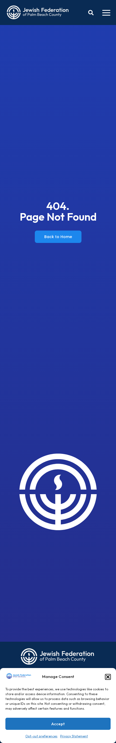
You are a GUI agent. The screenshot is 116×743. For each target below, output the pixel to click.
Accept (58, 723)
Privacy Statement (74, 736)
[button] (108, 677)
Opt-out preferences (41, 736)
